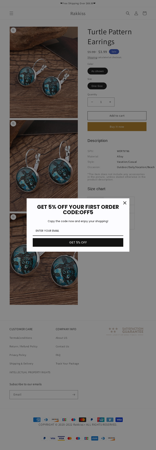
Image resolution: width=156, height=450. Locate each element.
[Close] (124, 202)
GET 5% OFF (78, 242)
